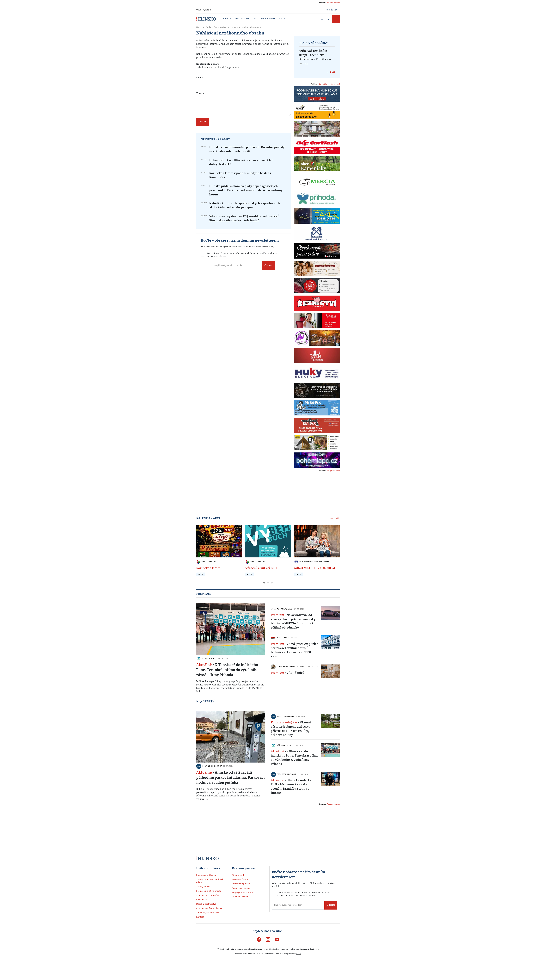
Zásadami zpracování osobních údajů (244, 489)
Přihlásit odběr (237, 502)
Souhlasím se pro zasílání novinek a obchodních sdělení (238, 491)
